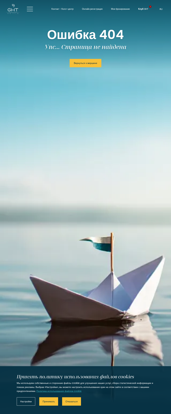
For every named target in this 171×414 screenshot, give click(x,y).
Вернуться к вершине (85, 63)
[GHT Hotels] (13, 9)
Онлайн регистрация (92, 9)
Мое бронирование (120, 9)
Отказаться (71, 401)
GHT (143, 9)
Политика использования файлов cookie (58, 391)
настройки (26, 401)
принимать (49, 401)
